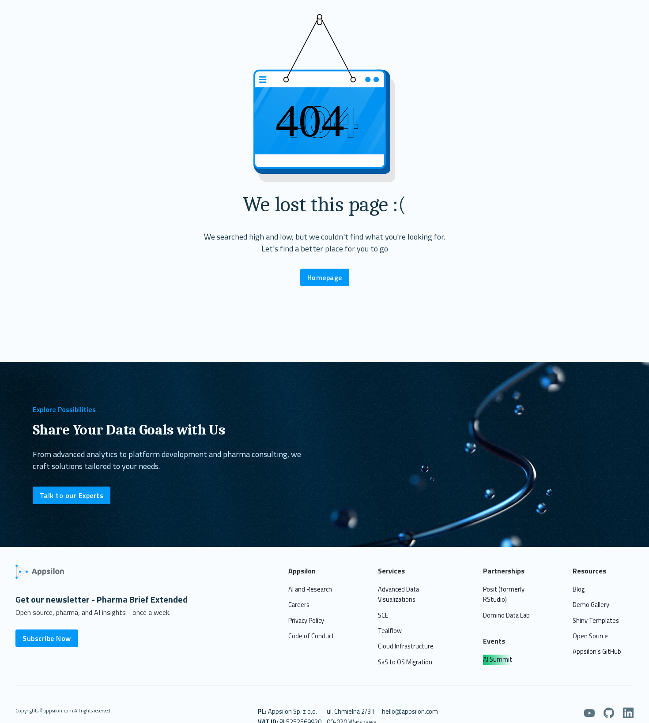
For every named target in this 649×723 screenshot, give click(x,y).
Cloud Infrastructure (406, 646)
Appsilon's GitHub (597, 651)
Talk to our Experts (72, 495)
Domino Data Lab (506, 615)
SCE (383, 615)
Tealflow (390, 631)
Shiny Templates (596, 621)
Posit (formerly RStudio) (503, 594)
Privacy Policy (306, 621)
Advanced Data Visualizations (398, 594)
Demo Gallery (591, 605)
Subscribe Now (47, 638)
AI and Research (310, 589)
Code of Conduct (311, 636)
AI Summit (497, 659)
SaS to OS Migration (405, 662)
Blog (579, 589)
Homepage (324, 277)
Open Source (590, 636)
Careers (298, 605)
